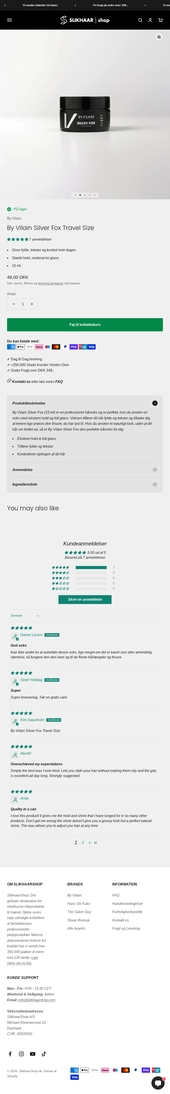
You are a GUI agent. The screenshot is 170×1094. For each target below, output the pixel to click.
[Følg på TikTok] (44, 1054)
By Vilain (14, 218)
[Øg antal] (31, 304)
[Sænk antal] (13, 304)
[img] (21, 628)
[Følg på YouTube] (33, 1054)
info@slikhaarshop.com (36, 1000)
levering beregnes (50, 283)
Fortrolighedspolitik (127, 912)
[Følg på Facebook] (10, 1054)
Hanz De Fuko (78, 904)
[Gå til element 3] (85, 195)
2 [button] (83, 842)
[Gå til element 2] (80, 195)
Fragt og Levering (126, 928)
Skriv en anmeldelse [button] (85, 599)
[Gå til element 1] (75, 195)
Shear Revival (78, 920)
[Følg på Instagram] (21, 1054)
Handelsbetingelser (127, 904)
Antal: (11, 294)
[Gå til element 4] (90, 195)
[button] (18, 239)
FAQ (115, 895)
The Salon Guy (79, 912)
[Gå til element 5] (94, 195)
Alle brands (76, 928)
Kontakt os (120, 920)
